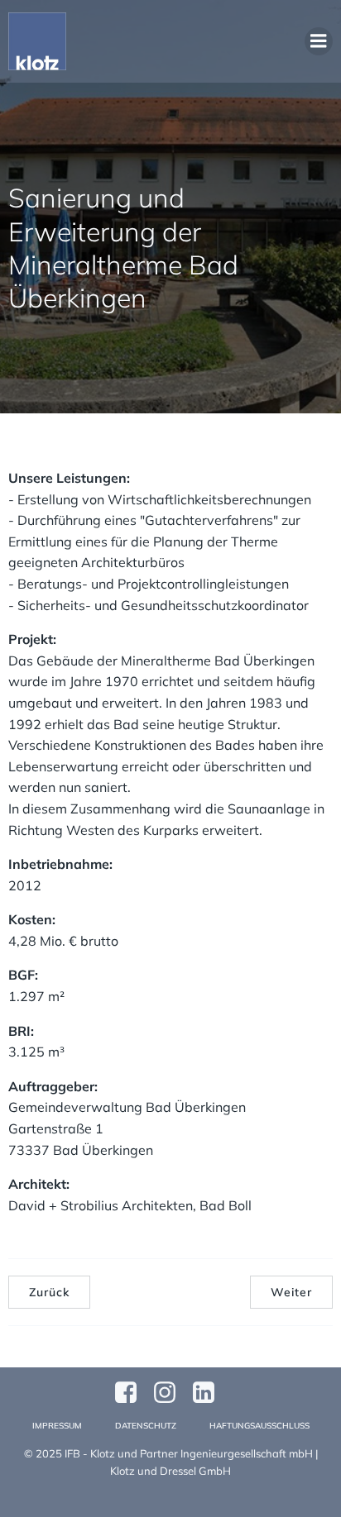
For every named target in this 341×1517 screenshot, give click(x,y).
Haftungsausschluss (259, 1425)
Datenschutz (145, 1425)
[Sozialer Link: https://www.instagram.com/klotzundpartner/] (170, 1393)
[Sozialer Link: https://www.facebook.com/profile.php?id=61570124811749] (132, 1393)
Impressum (57, 1425)
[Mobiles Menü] (319, 41)
